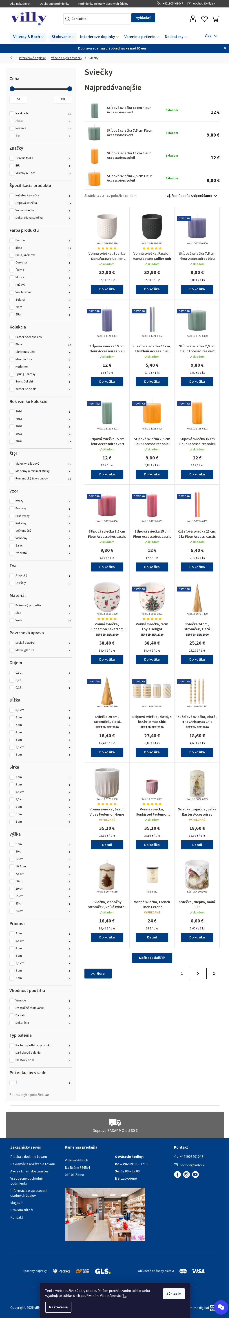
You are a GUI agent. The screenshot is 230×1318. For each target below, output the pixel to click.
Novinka (43, 128)
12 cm (42, 859)
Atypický (42, 576)
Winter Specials (42, 389)
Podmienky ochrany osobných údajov (103, 4)
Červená (42, 263)
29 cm (42, 889)
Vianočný (42, 538)
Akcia (42, 121)
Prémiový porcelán (42, 605)
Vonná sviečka (42, 210)
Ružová (42, 285)
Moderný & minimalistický (42, 471)
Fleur (43, 344)
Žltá (42, 315)
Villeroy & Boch (43, 173)
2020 (42, 426)
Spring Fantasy (42, 374)
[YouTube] (195, 1174)
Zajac (42, 546)
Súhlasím (173, 1293)
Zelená (42, 300)
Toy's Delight (42, 382)
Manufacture (42, 359)
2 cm (42, 755)
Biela (43, 248)
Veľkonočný (42, 531)
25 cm (42, 904)
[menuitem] (28, 37)
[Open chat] (221, 1307)
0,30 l (42, 673)
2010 (42, 411)
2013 (42, 419)
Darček (42, 1015)
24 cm (42, 911)
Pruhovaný (42, 516)
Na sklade (43, 113)
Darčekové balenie (42, 1053)
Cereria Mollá (42, 158)
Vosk (43, 620)
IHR (42, 166)
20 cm (42, 852)
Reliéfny (42, 523)
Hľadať (143, 17)
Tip (42, 136)
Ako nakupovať (20, 4)
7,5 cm (42, 747)
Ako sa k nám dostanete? (29, 1171)
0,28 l (42, 680)
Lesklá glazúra (42, 643)
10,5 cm (42, 866)
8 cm (42, 732)
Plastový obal (42, 1060)
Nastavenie (58, 1307)
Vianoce (42, 1001)
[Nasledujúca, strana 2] (198, 973)
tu (124, 1295)
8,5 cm (42, 710)
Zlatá (42, 307)
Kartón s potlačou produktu (42, 1045)
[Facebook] (177, 1174)
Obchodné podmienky (54, 4)
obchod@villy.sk (204, 3)
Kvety (42, 501)
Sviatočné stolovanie (42, 1008)
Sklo (42, 613)
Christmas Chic (42, 352)
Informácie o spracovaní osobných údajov (28, 1193)
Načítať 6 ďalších (152, 957)
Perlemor (42, 367)
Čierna (42, 270)
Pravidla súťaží (21, 1210)
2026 (43, 441)
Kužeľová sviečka (42, 195)
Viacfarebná (42, 292)
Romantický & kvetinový (43, 479)
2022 (42, 434)
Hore (101, 973)
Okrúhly (43, 583)
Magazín (16, 1202)
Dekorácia (42, 1023)
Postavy (42, 508)
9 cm (42, 717)
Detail (107, 844)
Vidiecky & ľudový (43, 464)
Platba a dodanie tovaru (28, 1156)
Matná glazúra (42, 650)
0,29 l (42, 688)
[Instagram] (186, 1174)
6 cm (42, 740)
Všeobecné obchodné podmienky (26, 1181)
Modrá (42, 277)
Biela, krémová (43, 255)
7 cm (42, 725)
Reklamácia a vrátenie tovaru (32, 1164)
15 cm (42, 896)
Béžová (42, 240)
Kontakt (16, 1217)
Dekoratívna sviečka (42, 218)
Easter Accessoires (42, 337)
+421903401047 (173, 3)
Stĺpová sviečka (43, 203)
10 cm (42, 881)
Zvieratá (42, 553)
